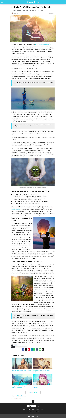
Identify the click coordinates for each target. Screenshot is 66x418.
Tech (20, 398)
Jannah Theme (33, 2)
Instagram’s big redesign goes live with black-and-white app (21, 386)
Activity (28, 409)
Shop (42, 409)
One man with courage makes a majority (22, 370)
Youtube (21, 347)
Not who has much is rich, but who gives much (41, 386)
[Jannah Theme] (33, 405)
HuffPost (16, 347)
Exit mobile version (33, 416)
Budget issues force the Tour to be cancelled (41, 371)
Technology (23, 395)
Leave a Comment (33, 392)
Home (24, 409)
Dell (17, 398)
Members (37, 409)
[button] (23, 349)
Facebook (25, 347)
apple (15, 398)
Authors (32, 409)
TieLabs (15, 345)
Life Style (18, 395)
